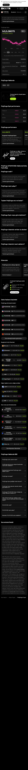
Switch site (6, 4)
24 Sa (8, 52)
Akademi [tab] (13, 12)
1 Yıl (19, 52)
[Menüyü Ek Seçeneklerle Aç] (26, 9)
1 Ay (16, 52)
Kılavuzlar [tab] (19, 12)
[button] (17, 8)
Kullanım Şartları (20, 569)
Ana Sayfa (4, 597)
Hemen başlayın (6, 275)
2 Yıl (23, 52)
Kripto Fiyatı (12, 597)
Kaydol (21, 8)
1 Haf (12, 52)
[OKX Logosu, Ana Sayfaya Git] (5, 8)
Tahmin (26, 275)
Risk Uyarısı (6, 571)
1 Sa (5, 52)
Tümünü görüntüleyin (8, 21)
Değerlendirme (5, 74)
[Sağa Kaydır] (23, 12)
